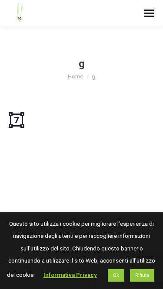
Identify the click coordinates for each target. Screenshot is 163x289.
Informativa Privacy (70, 275)
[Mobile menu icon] (149, 13)
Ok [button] (116, 275)
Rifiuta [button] (142, 275)
